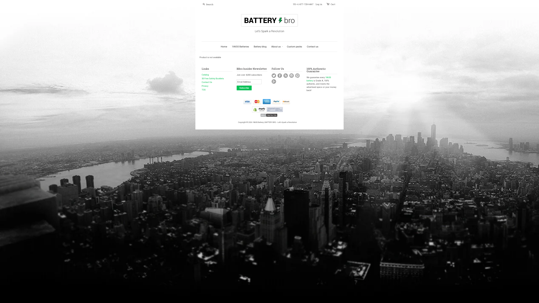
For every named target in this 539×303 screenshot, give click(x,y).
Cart (333, 4)
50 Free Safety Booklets (213, 78)
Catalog (205, 75)
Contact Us (207, 82)
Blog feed (285, 75)
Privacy (205, 86)
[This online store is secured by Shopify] (259, 112)
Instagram (291, 75)
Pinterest (297, 75)
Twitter (274, 75)
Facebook (280, 75)
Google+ (274, 81)
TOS (204, 90)
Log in (319, 4)
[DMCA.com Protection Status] (268, 116)
